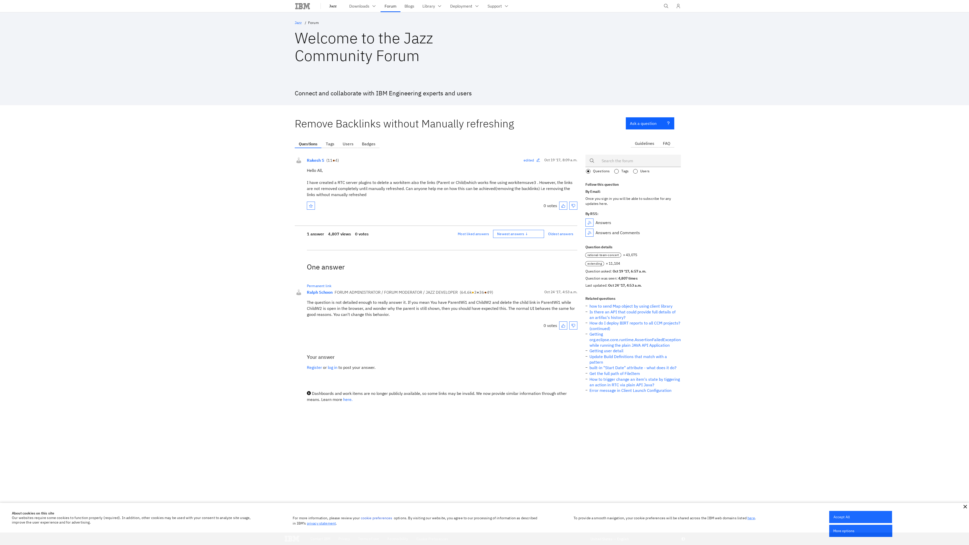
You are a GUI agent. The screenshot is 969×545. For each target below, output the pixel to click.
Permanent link (319, 286)
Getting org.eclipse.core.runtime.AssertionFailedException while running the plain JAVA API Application (635, 340)
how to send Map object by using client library (630, 306)
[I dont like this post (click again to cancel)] (573, 206)
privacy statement (321, 523)
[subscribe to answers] (589, 223)
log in (332, 367)
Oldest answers (560, 234)
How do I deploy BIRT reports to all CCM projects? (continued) (634, 325)
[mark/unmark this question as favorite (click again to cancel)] (311, 206)
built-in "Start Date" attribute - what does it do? (633, 367)
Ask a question (643, 123)
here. (348, 399)
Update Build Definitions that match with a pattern (628, 359)
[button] (965, 506)
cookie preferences (376, 518)
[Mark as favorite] (311, 206)
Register (314, 367)
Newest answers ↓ (512, 234)
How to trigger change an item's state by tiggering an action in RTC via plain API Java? (634, 382)
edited (529, 160)
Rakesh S (315, 160)
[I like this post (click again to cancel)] (563, 206)
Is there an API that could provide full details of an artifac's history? (632, 314)
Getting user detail (606, 350)
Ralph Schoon (320, 292)
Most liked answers (473, 234)
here (751, 518)
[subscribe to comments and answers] (589, 233)
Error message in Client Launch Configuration (630, 390)
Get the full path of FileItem (614, 373)
